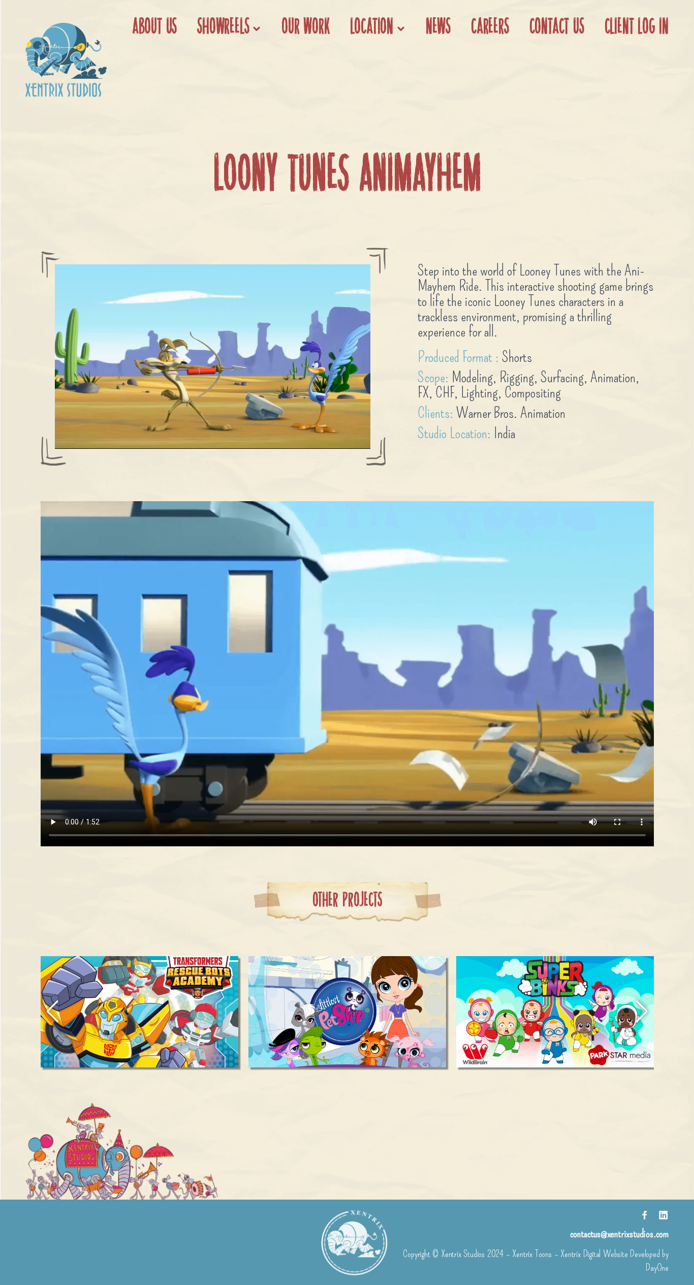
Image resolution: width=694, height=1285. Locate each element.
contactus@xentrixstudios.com (619, 1233)
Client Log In (637, 28)
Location (371, 28)
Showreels (223, 28)
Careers (490, 28)
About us (154, 28)
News (438, 28)
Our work (305, 28)
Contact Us (556, 28)
